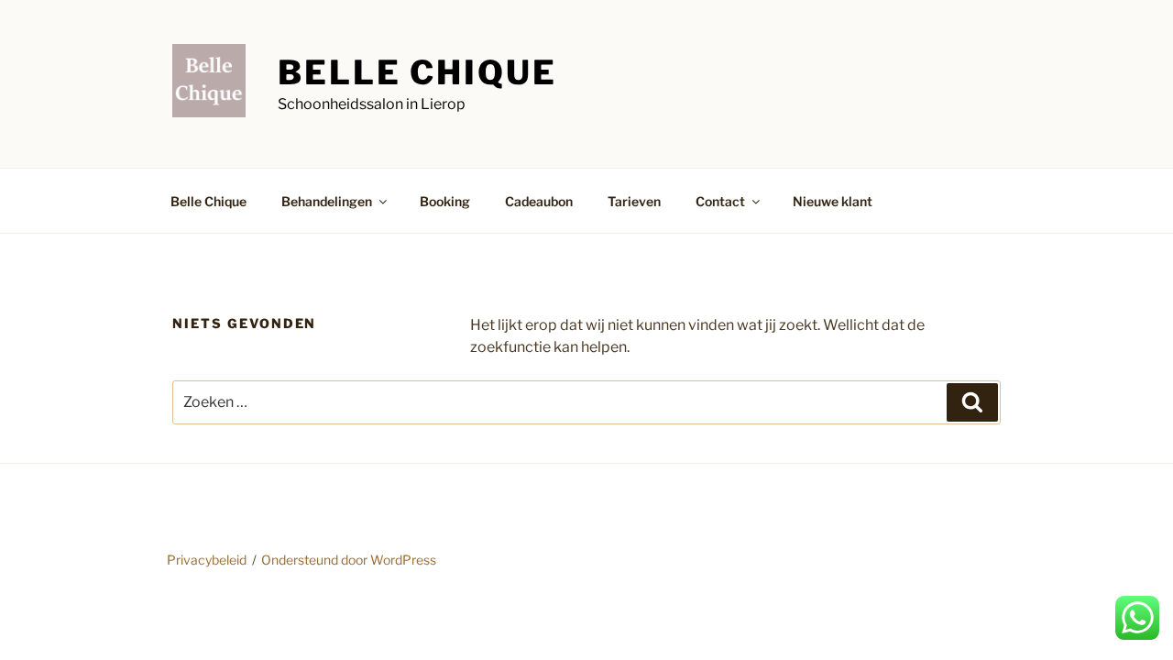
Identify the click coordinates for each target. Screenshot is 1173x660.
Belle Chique (417, 72)
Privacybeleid (207, 559)
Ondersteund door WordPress (348, 559)
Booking (445, 201)
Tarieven (634, 201)
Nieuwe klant (832, 201)
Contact (720, 201)
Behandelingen (326, 201)
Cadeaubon (539, 201)
